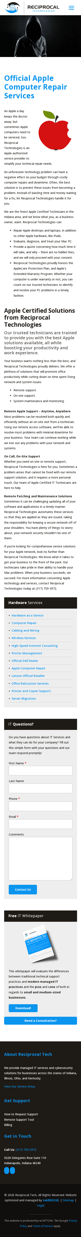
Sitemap (68, 1200)
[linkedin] (12, 1170)
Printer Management (27, 653)
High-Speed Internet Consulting (35, 646)
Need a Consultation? (41, 1021)
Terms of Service (43, 1226)
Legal (40, 1205)
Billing (8, 1125)
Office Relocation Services (30, 683)
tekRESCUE (51, 1200)
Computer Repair (24, 623)
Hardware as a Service (27, 615)
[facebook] (6, 1170)
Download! (23, 1008)
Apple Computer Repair (28, 668)
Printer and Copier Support (31, 691)
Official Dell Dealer (25, 661)
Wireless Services (24, 638)
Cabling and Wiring (25, 630)
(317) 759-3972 (26, 1150)
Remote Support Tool (19, 1120)
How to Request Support (21, 1114)
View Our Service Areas (19, 1086)
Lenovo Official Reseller (28, 676)
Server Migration (24, 698)
